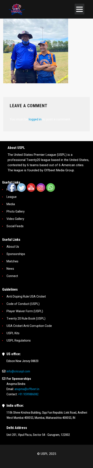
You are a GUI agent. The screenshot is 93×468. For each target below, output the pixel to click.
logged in (35, 119)
